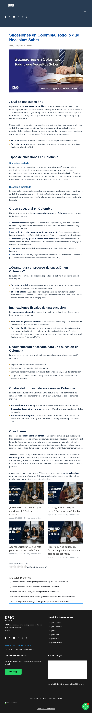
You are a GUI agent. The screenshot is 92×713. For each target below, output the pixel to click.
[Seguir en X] (9, 17)
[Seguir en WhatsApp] (26, 17)
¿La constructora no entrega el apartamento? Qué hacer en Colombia (25, 511)
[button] (85, 706)
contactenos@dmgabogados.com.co (18, 645)
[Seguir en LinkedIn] (18, 17)
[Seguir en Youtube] (14, 17)
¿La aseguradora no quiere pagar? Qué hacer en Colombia (34, 586)
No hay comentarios (32, 518)
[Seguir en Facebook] (5, 17)
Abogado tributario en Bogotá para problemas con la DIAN (35, 591)
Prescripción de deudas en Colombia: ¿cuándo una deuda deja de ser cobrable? (64, 550)
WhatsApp (13, 671)
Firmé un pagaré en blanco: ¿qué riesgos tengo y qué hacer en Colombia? (40, 601)
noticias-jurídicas (26, 46)
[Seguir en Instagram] (22, 17)
